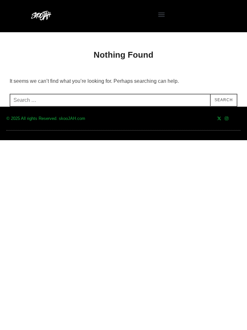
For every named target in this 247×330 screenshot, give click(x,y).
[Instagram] (226, 118)
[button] (161, 14)
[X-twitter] (219, 118)
